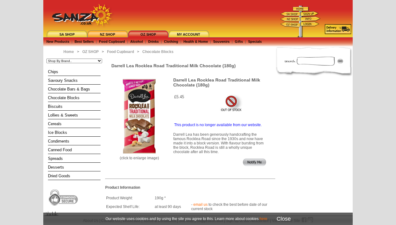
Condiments (58, 141)
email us (200, 204)
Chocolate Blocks (64, 97)
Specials (255, 41)
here (263, 219)
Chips (53, 71)
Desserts (56, 167)
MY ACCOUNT (188, 34)
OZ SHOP (148, 34)
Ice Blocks (57, 132)
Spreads (55, 158)
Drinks (153, 41)
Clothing (171, 41)
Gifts (239, 41)
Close (284, 219)
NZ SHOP (107, 34)
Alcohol (136, 41)
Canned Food (60, 150)
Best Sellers (84, 41)
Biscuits (55, 106)
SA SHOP (67, 34)
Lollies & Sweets (63, 115)
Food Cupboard (112, 41)
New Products (57, 41)
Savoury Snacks (63, 80)
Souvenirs (221, 41)
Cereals (55, 123)
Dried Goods (59, 176)
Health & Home (195, 41)
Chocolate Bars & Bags (69, 89)
